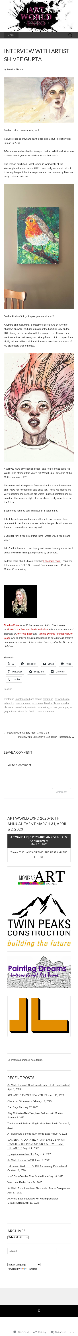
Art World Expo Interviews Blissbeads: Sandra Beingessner (38, 1188)
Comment (61, 791)
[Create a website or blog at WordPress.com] (39, 1311)
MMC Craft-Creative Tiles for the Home (27, 1176)
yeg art (69, 707)
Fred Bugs (12, 1107)
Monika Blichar (12, 625)
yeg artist (9, 711)
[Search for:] (70, 35)
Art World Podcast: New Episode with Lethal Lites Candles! (38, 1085)
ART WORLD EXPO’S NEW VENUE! (27, 1095)
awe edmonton (23, 703)
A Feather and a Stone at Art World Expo (28, 1133)
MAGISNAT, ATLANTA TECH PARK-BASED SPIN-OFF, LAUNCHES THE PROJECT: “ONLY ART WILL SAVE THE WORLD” (36, 1144)
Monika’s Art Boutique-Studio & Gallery (28, 629)
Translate (32, 1268)
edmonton (37, 703)
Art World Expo (24, 633)
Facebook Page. (52, 561)
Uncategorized (22, 699)
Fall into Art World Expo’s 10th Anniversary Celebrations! (37, 1166)
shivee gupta (57, 707)
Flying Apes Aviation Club (20, 1154)
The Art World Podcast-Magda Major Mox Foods (32, 1123)
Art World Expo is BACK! (20, 1160)
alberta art (48, 699)
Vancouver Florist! (16, 1182)
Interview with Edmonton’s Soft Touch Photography (45, 737)
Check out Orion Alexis (19, 1101)
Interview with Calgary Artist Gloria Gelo (26, 732)
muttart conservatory (38, 707)
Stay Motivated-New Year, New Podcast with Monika (35, 1113)
